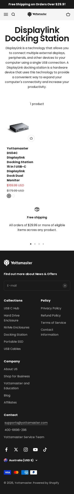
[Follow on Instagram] (25, 449)
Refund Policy (51, 315)
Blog (7, 395)
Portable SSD (13, 341)
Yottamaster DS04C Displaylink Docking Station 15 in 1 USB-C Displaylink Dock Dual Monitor (20, 164)
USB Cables (12, 349)
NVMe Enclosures (16, 327)
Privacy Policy (51, 308)
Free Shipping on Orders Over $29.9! (37, 4)
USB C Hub (11, 308)
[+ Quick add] (31, 138)
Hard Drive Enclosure (12, 318)
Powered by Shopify (46, 483)
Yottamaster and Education (16, 385)
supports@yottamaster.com (26, 423)
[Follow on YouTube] (35, 449)
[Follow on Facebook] (6, 449)
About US (10, 369)
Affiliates (10, 402)
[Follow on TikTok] (45, 449)
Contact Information (49, 332)
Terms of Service (53, 322)
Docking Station (15, 334)
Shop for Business (17, 376)
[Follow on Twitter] (16, 449)
